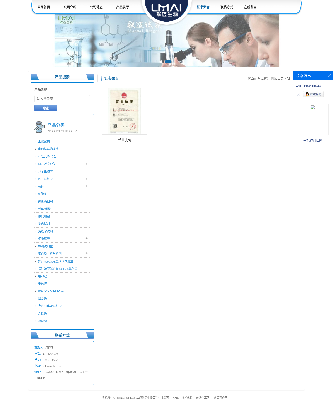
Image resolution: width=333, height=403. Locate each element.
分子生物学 (45, 171)
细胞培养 (44, 238)
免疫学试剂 (45, 231)
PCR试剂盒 (45, 179)
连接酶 (42, 313)
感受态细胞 (45, 201)
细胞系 (42, 193)
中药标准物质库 (48, 149)
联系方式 (226, 7)
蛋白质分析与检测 (50, 253)
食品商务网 (220, 397)
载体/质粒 (44, 208)
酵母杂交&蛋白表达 (51, 291)
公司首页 (43, 7)
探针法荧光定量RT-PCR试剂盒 (57, 268)
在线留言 (250, 7)
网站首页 (277, 78)
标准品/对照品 (47, 156)
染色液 (42, 283)
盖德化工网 (203, 397)
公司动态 (96, 7)
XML (176, 397)
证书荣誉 (203, 7)
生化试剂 (44, 141)
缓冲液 (42, 276)
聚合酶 (42, 298)
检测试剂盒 (45, 246)
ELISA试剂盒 (46, 164)
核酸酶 (42, 321)
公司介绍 (70, 7)
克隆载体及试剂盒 (50, 306)
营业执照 (124, 140)
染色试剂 (44, 223)
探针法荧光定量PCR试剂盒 (55, 261)
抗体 (41, 186)
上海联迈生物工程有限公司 (152, 397)
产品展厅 (122, 7)
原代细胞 (44, 216)
